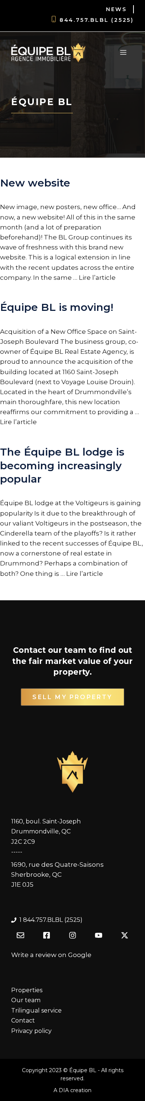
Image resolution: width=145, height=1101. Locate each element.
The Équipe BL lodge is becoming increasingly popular (62, 465)
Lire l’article (97, 277)
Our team (26, 1000)
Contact (23, 1020)
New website (35, 183)
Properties (26, 990)
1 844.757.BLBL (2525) (51, 919)
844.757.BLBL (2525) (96, 20)
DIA (64, 1090)
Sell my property (72, 697)
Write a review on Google (51, 955)
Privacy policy (31, 1030)
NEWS (116, 9)
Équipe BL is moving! (56, 307)
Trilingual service (36, 1010)
